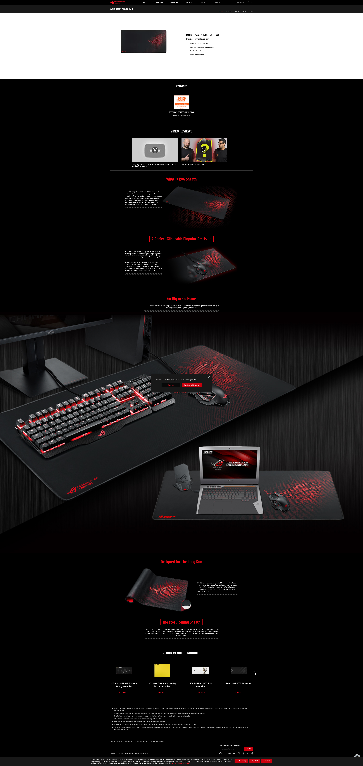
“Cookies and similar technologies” (181, 763)
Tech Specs (229, 11)
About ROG (113, 754)
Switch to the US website (191, 385)
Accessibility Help (141, 754)
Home (121, 754)
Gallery (244, 11)
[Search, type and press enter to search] (248, 2)
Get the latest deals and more (230, 746)
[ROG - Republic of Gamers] (117, 2)
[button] (248, 749)
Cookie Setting (241, 761)
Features (220, 11)
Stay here (171, 385)
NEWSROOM (129, 754)
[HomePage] (111, 742)
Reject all (255, 761)
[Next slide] (255, 674)
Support (251, 11)
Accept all (267, 761)
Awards (237, 11)
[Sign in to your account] (252, 2)
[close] (209, 377)
